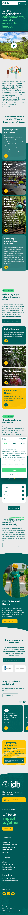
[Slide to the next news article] (24, 701)
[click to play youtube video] (14, 45)
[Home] (5, 3)
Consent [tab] (5, 443)
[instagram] (8, 894)
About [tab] (23, 443)
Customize (13, 474)
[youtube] (4, 894)
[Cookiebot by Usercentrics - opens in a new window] (19, 439)
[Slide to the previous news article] (20, 701)
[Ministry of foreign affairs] (7, 668)
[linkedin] (13, 894)
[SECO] (20, 668)
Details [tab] (14, 443)
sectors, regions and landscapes (11, 316)
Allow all (14, 470)
